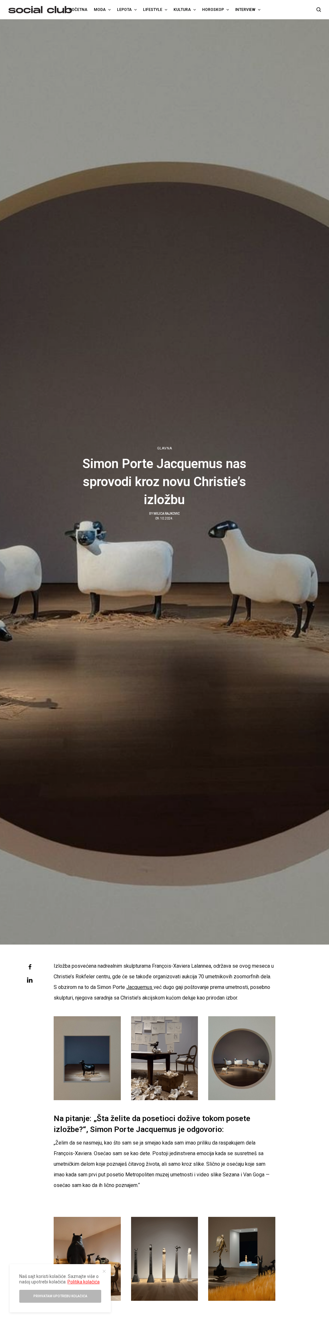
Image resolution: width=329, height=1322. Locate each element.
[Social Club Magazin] (40, 10)
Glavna (164, 448)
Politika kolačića (83, 1281)
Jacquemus (140, 987)
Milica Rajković (167, 513)
